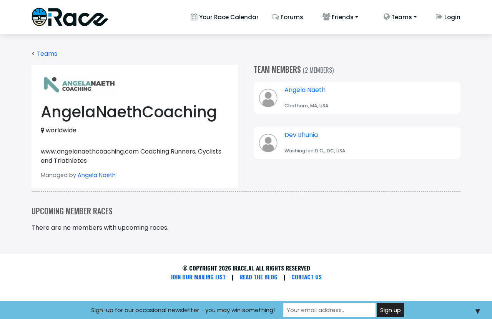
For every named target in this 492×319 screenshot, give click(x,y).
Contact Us (306, 276)
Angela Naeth (97, 175)
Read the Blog (258, 276)
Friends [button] (342, 17)
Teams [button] (401, 17)
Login (451, 17)
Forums (291, 17)
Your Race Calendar (228, 17)
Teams (47, 53)
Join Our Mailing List (198, 276)
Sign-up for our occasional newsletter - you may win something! (183, 310)
